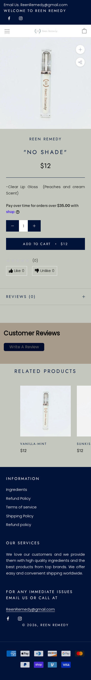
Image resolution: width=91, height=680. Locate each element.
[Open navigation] (7, 31)
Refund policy (18, 524)
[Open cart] (84, 31)
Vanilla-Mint (33, 444)
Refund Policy (18, 498)
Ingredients (16, 489)
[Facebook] (9, 18)
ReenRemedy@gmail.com (43, 4)
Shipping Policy (19, 516)
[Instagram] (20, 18)
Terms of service (21, 507)
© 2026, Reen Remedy (45, 625)
